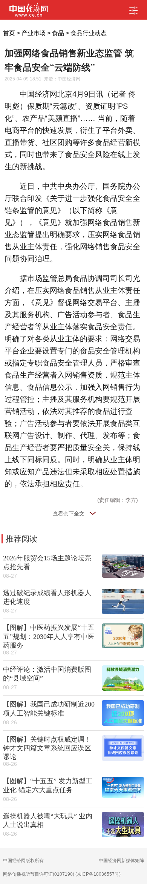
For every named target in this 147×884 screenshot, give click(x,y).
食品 (58, 33)
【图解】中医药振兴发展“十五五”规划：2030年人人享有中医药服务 (48, 636)
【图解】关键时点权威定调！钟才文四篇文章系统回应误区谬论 (47, 748)
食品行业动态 (88, 33)
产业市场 (33, 33)
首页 (9, 33)
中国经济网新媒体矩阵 (121, 860)
